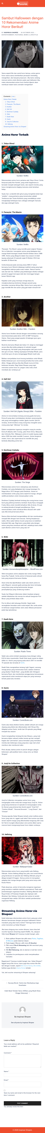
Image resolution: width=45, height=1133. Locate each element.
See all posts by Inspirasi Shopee (22, 1022)
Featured (19, 35)
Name (6, 1071)
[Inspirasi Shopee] (22, 3)
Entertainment (8, 35)
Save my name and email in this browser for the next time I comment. (22, 1094)
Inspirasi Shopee (11, 32)
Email (6, 1080)
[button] (2, 3)
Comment (8, 1053)
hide (13, 96)
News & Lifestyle (31, 35)
